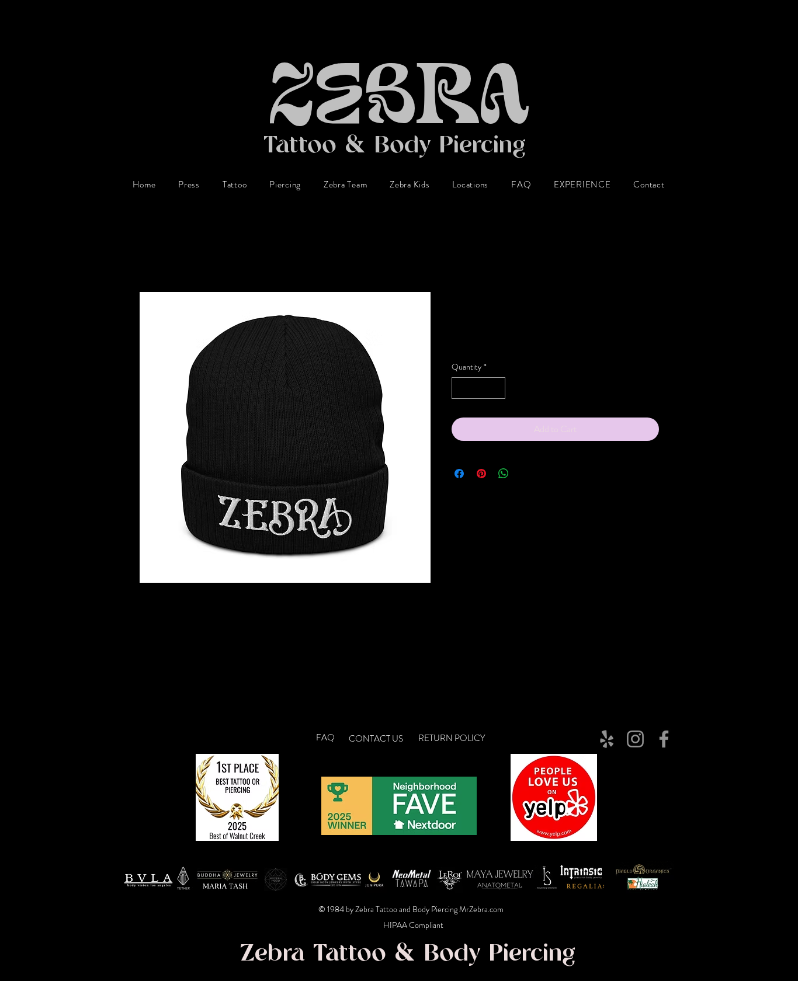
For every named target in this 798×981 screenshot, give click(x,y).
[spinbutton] (478, 388)
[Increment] (496, 388)
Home (150, 249)
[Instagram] (635, 739)
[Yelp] (606, 739)
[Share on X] (526, 474)
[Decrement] (460, 388)
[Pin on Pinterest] (481, 474)
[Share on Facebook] (459, 474)
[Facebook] (664, 739)
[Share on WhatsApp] (504, 474)
